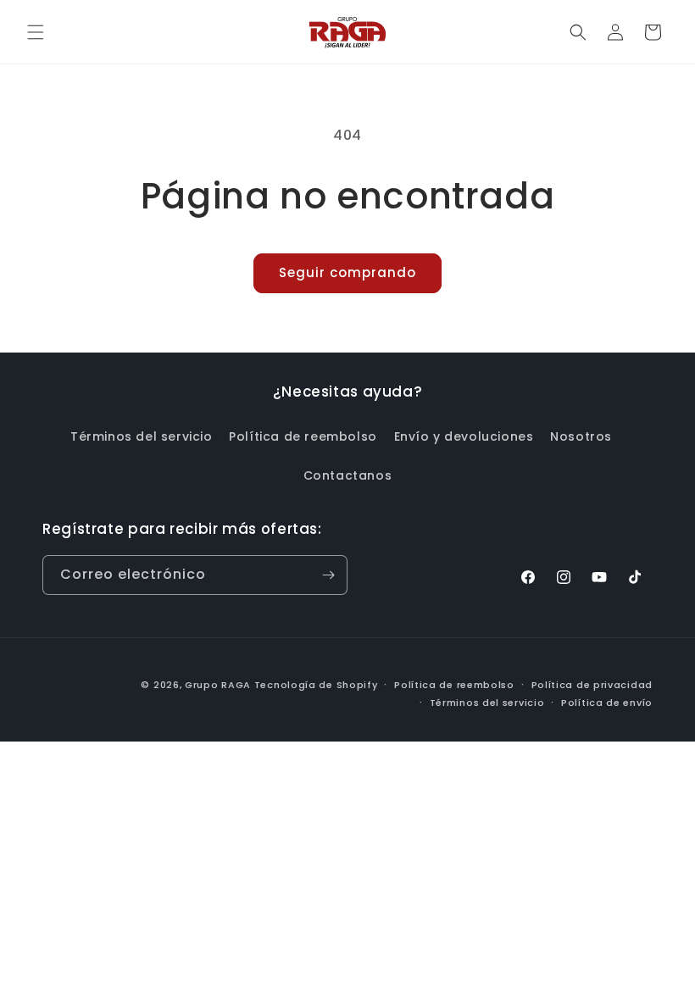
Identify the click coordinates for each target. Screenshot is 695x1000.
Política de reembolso (303, 436)
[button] (35, 32)
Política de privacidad (592, 685)
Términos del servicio (141, 436)
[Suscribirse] (328, 575)
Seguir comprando (347, 272)
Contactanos (347, 475)
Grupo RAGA (218, 685)
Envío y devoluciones (464, 436)
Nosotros (581, 436)
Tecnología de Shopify (316, 685)
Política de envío (607, 702)
